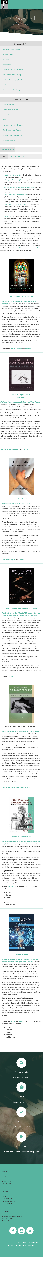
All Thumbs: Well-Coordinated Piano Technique (17, 504)
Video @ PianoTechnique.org (12, 1216)
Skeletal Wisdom (8, 54)
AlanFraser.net (7, 1199)
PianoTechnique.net (8, 1201)
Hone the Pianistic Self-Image (13, 70)
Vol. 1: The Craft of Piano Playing (21, 296)
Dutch (21, 1021)
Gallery (21, 1097)
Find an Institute (21, 1072)
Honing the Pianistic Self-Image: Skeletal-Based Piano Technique (20, 402)
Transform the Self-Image (11, 90)
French (17, 449)
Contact (5, 1179)
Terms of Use (6, 1181)
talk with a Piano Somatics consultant (27, 248)
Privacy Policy (7, 1184)
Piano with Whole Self (10, 110)
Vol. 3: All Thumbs (21, 499)
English (12, 348)
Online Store (6, 1196)
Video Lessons (21, 1146)
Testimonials (6, 1221)
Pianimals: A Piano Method (21, 836)
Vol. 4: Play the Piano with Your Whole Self (21, 608)
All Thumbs (7, 64)
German (19, 348)
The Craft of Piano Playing (12, 75)
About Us (5, 1176)
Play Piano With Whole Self (12, 49)
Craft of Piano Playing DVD (12, 80)
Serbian (28, 348)
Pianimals (6, 59)
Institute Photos (7, 1218)
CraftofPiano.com (8, 1203)
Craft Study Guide (9, 85)
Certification (21, 1121)
